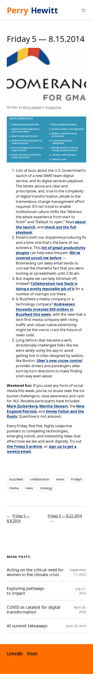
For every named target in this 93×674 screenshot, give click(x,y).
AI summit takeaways (27, 625)
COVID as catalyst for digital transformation (33, 609)
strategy (46, 488)
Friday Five (53, 107)
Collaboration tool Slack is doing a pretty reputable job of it (46, 286)
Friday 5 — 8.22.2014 (65, 515)
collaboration (39, 479)
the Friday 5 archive (24, 446)
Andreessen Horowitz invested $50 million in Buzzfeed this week (45, 309)
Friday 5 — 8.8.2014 (18, 518)
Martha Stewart (53, 406)
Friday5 (76, 479)
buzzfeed (16, 479)
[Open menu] (83, 10)
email (60, 479)
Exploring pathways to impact (25, 590)
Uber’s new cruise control (60, 360)
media (14, 488)
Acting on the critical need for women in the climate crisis (35, 572)
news (29, 488)
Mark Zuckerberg (22, 406)
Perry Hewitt (32, 107)
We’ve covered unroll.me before (48, 255)
